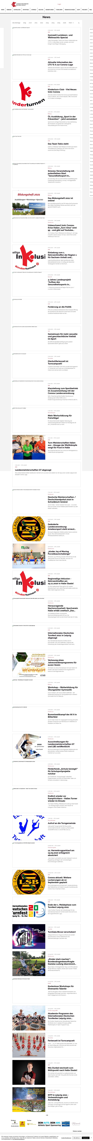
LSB (49, 331)
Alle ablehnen (77, 1138)
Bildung (49, 113)
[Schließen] (91, 1138)
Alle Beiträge (16, 23)
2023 (47, 23)
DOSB (49, 983)
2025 (58, 23)
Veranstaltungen (51, 412)
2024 (53, 23)
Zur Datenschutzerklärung (18, 1139)
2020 (30, 23)
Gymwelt (50, 276)
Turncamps (50, 358)
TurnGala (50, 929)
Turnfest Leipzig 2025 (52, 1010)
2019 (24, 23)
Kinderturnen (51, 548)
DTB (49, 141)
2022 (41, 23)
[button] (84, 10)
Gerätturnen (51, 222)
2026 (64, 23)
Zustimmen (85, 1138)
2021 (36, 23)
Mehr (70, 23)
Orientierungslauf (52, 847)
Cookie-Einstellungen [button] (66, 1138)
